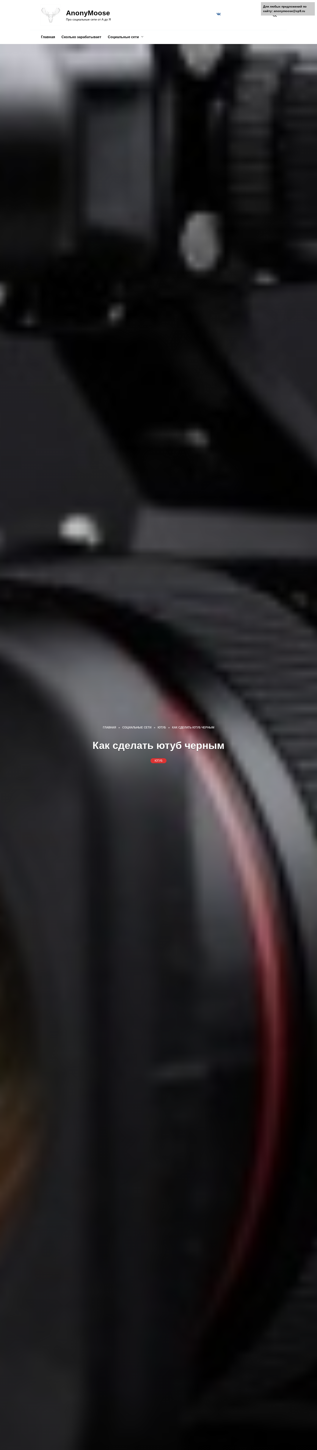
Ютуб (159, 760)
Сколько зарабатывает (81, 37)
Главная (48, 37)
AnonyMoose (88, 13)
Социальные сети (123, 37)
